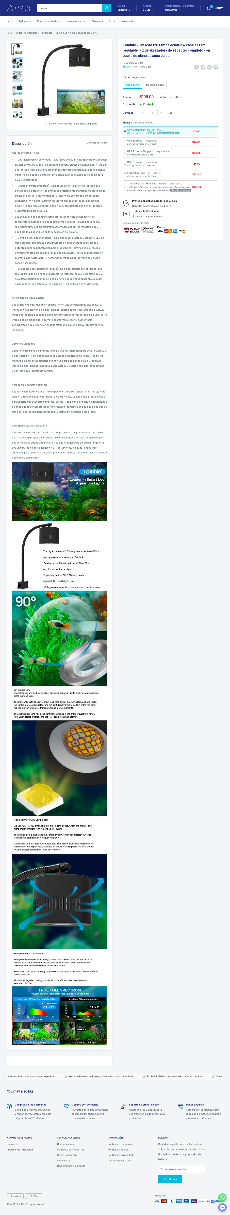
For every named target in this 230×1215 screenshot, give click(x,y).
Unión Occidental (67, 1154)
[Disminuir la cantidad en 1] (143, 112)
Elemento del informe (97, 142)
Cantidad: (128, 112)
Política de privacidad (120, 1154)
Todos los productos (26, 32)
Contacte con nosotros (70, 1149)
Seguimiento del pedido (71, 1165)
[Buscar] (106, 8)
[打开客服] (222, 1207)
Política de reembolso (120, 1143)
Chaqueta (97, 21)
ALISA (126, 67)
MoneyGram (64, 1160)
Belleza (23, 21)
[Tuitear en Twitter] (209, 67)
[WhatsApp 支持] (222, 1197)
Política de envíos (118, 1149)
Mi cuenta (171, 9)
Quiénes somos (66, 1143)
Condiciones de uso (119, 1160)
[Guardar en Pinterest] (203, 67)
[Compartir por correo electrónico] (215, 67)
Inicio (10, 21)
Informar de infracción (20, 1149)
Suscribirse (170, 1179)
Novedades (128, 21)
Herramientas (74, 21)
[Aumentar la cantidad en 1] (161, 112)
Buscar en (13, 1143)
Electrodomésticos (48, 21)
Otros (112, 21)
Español (15, 1196)
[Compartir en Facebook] (196, 67)
